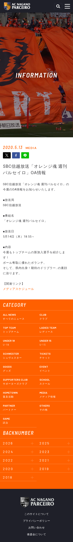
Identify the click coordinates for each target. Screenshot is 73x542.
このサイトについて (36, 514)
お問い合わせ (36, 527)
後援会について (36, 534)
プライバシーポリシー (36, 520)
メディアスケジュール (18, 289)
